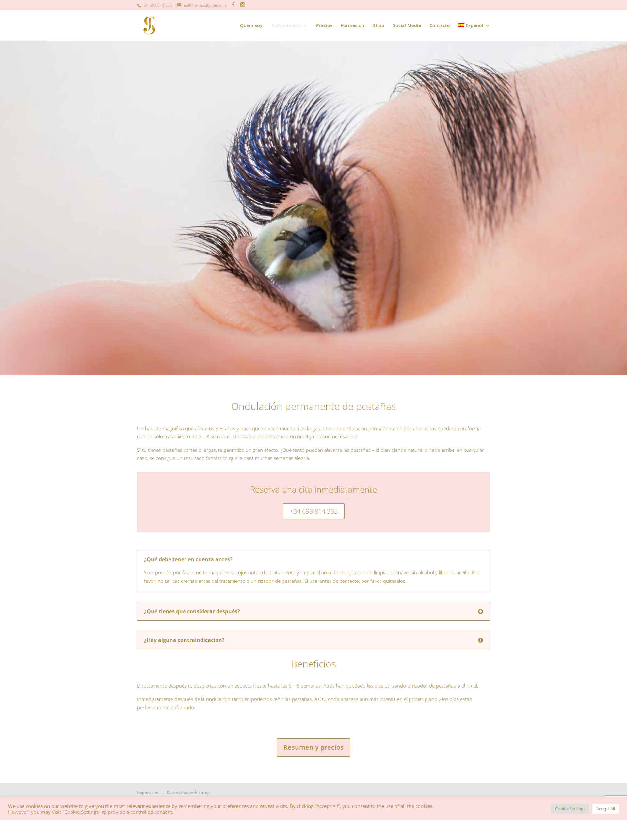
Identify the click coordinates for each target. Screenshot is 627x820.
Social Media (407, 25)
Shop (378, 25)
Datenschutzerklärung (188, 792)
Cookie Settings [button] (570, 809)
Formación (352, 25)
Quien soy (251, 25)
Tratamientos (286, 25)
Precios (324, 25)
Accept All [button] (605, 809)
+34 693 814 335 (314, 511)
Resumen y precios (313, 747)
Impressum (147, 792)
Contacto (439, 25)
